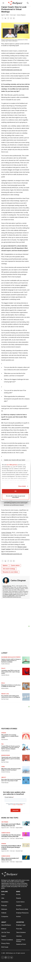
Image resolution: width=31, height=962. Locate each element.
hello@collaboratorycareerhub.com (11, 70)
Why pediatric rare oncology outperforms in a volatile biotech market (9, 736)
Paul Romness (4, 739)
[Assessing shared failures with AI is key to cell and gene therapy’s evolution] (26, 845)
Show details (22, 486)
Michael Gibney (4, 688)
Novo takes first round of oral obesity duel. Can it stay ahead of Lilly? (11, 780)
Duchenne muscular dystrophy (11, 657)
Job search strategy (9, 568)
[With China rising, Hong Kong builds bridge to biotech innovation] (26, 769)
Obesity (3, 777)
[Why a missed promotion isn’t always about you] (26, 857)
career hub (11, 595)
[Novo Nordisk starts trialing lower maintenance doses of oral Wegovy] (26, 697)
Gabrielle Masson (5, 675)
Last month (24, 285)
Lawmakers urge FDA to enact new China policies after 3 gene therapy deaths (10, 672)
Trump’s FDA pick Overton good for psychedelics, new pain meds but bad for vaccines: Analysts (10, 747)
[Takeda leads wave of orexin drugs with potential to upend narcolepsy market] (26, 758)
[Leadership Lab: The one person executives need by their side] (26, 834)
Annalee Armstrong (5, 771)
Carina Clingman (21, 15)
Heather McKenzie (5, 663)
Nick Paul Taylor (5, 699)
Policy (3, 668)
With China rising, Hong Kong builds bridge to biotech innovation (11, 769)
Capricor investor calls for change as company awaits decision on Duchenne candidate (11, 660)
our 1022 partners (12, 464)
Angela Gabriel (19, 827)
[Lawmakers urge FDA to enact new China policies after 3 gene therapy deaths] (26, 671)
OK (15, 491)
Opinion (5, 565)
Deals (3, 683)
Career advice (15, 565)
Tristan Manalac (5, 782)
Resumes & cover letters (10, 572)
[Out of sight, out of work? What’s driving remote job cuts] (26, 823)
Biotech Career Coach (10, 594)
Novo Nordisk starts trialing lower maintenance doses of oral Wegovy (10, 696)
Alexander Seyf (19, 851)
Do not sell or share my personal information (15, 496)
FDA (2, 744)
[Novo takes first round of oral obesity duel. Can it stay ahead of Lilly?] (26, 780)
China (3, 766)
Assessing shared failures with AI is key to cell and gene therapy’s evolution (11, 847)
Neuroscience (5, 755)
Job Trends (4, 822)
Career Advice (5, 832)
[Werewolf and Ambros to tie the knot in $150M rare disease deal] (26, 686)
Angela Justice (19, 861)
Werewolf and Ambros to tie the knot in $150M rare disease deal (11, 685)
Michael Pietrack (19, 838)
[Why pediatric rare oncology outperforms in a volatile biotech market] (26, 736)
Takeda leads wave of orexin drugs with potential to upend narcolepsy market (10, 759)
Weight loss (5, 693)
